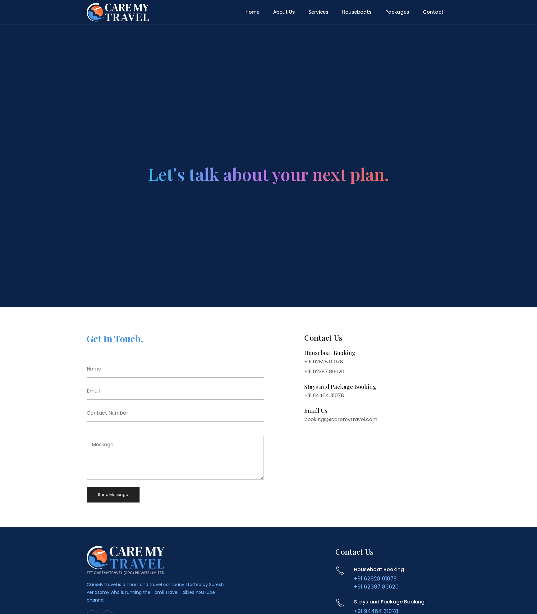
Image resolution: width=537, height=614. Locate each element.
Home (252, 12)
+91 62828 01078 (323, 361)
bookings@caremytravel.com (340, 419)
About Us (284, 12)
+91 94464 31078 (324, 395)
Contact (433, 12)
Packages (397, 12)
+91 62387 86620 (324, 371)
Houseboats (357, 12)
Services (318, 12)
